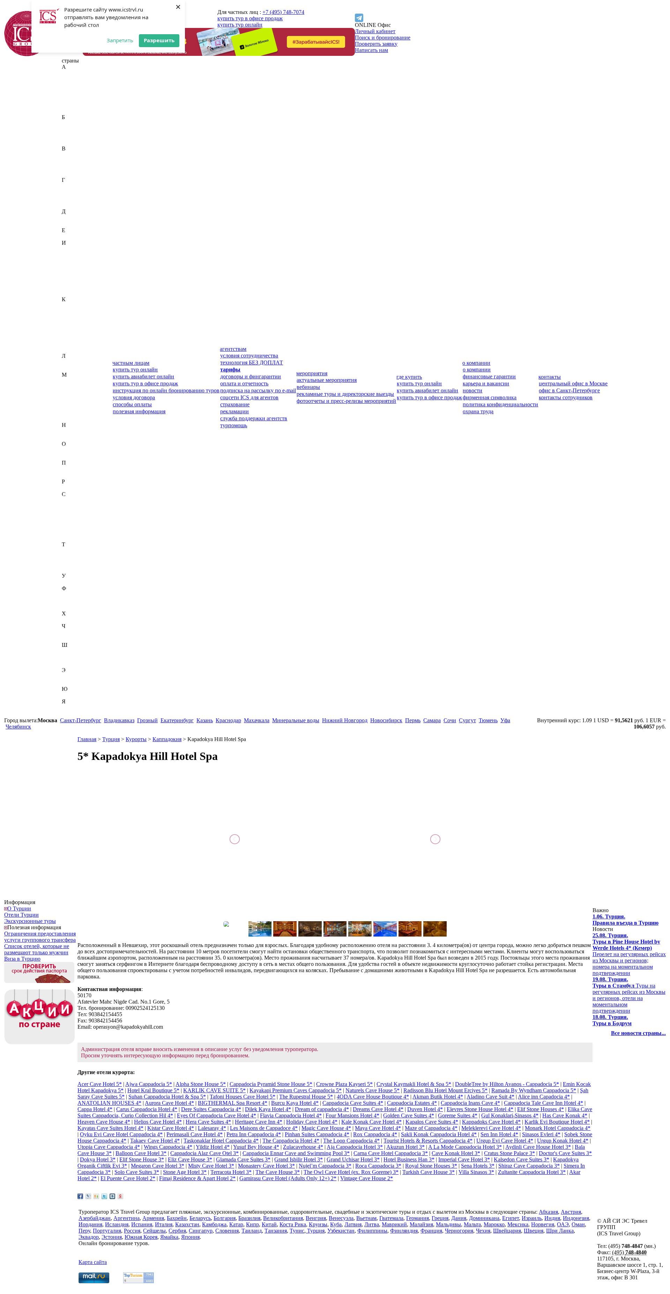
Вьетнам (72, 174)
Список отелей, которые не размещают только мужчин (36, 949)
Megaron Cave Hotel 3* (157, 1166)
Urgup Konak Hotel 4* (562, 1141)
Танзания (73, 557)
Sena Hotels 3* (477, 1166)
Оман (68, 456)
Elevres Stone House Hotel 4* (480, 1109)
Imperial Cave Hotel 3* (464, 1159)
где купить (409, 377)
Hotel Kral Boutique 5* (153, 1090)
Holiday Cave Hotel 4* (311, 1122)
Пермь (412, 720)
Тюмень (488, 720)
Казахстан (74, 306)
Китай (69, 331)
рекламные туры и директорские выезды (345, 394)
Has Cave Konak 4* (564, 1115)
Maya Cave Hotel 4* (378, 1128)
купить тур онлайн (239, 25)
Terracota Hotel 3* (231, 1172)
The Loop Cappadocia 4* (351, 1141)
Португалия (76, 475)
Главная (86, 739)
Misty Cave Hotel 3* (211, 1166)
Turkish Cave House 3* (428, 1172)
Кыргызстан (76, 350)
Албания (72, 92)
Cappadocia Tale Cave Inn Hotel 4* (543, 1103)
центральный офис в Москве (573, 383)
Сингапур (73, 532)
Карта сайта (93, 1262)
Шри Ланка (560, 1231)
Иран (68, 274)
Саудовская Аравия (85, 500)
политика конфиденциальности (500, 404)
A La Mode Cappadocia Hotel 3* (465, 1147)
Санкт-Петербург (80, 720)
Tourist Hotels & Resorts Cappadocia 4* (428, 1141)
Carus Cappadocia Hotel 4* (146, 1109)
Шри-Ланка (76, 664)
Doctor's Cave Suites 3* (565, 1153)
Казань (204, 720)
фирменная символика (489, 397)
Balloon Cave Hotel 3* (141, 1153)
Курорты (136, 739)
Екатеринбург (177, 720)
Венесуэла (74, 167)
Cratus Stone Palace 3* (509, 1153)
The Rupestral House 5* (306, 1097)
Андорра (72, 98)
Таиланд (72, 551)
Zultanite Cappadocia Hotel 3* (532, 1172)
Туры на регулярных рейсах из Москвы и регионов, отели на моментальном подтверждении (629, 995)
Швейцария (76, 651)
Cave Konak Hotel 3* (456, 1153)
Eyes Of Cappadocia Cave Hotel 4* (216, 1115)
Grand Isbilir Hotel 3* (298, 1159)
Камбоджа (74, 312)
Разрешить (159, 40)
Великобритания (82, 155)
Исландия (73, 280)
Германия (73, 192)
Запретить (120, 40)
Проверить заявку (376, 44)
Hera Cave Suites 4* (208, 1122)
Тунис (69, 563)
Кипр (68, 324)
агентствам (233, 349)
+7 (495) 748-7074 (283, 12)
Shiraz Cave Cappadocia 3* (529, 1166)
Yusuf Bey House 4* (256, 1147)
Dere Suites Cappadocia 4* (211, 1109)
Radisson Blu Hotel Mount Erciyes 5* (445, 1090)
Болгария (73, 136)
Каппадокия (166, 739)
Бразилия (73, 142)
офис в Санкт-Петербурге (569, 390)
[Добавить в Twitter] (104, 1196)
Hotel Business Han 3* (409, 1159)
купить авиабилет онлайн (143, 376)
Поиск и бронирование (382, 37)
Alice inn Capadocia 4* (544, 1097)
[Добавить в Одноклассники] (96, 1196)
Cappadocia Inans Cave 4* (470, 1103)
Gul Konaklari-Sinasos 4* (509, 1115)
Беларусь (72, 130)
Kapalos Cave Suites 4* (431, 1122)
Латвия (70, 362)
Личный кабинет (375, 31)
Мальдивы (74, 394)
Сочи (450, 720)
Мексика (72, 412)
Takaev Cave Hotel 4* (155, 1141)
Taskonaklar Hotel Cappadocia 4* (221, 1141)
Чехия (69, 639)
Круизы (318, 1224)
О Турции (19, 908)
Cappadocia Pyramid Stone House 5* (271, 1084)
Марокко (72, 406)
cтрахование (235, 404)
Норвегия (73, 438)
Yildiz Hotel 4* (213, 1147)
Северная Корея (80, 507)
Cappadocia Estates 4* (412, 1103)
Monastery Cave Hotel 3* (266, 1166)
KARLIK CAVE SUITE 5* (214, 1090)
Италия (70, 293)
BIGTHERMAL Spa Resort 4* (232, 1103)
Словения (73, 538)
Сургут (467, 720)
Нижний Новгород (344, 720)
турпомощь (233, 425)
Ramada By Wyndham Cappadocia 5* (533, 1090)
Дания (69, 218)
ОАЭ (68, 450)
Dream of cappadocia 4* (322, 1109)
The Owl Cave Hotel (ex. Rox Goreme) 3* (351, 1172)
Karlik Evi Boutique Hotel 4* (557, 1122)
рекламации (234, 411)
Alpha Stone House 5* (201, 1084)
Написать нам (371, 50)
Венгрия (72, 161)
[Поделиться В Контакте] (112, 1196)
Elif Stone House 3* (141, 1159)
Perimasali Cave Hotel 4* (194, 1134)
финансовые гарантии (489, 376)
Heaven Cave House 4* (103, 1122)
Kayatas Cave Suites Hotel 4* (110, 1128)
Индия (69, 255)
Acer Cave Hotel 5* (99, 1084)
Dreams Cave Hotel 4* (378, 1109)
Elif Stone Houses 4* (540, 1109)
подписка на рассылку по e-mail (258, 390)
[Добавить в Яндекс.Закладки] (120, 1196)
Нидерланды (77, 431)
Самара (432, 720)
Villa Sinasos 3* (476, 1172)
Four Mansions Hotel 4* (352, 1115)
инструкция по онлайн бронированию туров (166, 390)
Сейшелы (73, 519)
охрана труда (478, 411)
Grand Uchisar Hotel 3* (353, 1159)
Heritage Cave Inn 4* (258, 1122)
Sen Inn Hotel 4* (499, 1134)
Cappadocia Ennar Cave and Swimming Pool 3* (296, 1153)
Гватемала (74, 186)
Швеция (71, 657)
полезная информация (139, 411)
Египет (70, 236)
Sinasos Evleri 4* (541, 1134)
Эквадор (72, 676)
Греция (70, 199)
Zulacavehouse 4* (303, 1147)
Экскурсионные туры (30, 921)
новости (472, 390)
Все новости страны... (638, 1033)
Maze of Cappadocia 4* (431, 1128)
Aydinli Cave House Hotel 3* (538, 1147)
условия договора (134, 397)
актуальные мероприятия (327, 380)
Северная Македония (87, 513)
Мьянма (71, 419)
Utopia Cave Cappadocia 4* (108, 1147)
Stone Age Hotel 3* (185, 1172)
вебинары (308, 387)
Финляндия (75, 601)
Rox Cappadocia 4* (375, 1134)
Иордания (73, 268)
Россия (70, 488)
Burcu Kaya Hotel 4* (295, 1103)
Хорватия (73, 620)
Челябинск (18, 727)
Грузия (70, 205)
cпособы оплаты (132, 404)
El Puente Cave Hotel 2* (127, 1178)
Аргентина (75, 105)
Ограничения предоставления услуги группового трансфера (40, 937)
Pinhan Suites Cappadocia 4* (317, 1134)
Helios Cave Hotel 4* (158, 1122)
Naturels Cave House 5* (372, 1090)
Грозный (147, 720)
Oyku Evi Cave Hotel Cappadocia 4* (121, 1134)
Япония (71, 714)
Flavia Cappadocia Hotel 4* (291, 1115)
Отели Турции (21, 915)
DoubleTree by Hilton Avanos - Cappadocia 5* (507, 1084)
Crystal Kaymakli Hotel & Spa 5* (414, 1084)
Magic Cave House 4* (326, 1128)
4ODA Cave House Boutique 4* (373, 1097)
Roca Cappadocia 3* (378, 1166)
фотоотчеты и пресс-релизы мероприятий (346, 401)
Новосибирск (386, 720)
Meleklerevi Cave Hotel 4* (491, 1128)
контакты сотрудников (566, 397)
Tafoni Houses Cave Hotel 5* (242, 1097)
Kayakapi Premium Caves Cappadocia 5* (296, 1090)
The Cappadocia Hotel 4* (290, 1141)
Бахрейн (72, 123)
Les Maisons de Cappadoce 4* (264, 1128)
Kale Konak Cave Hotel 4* (371, 1122)
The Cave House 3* (277, 1172)
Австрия (72, 79)
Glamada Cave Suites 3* (243, 1159)
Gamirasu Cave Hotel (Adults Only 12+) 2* (287, 1178)
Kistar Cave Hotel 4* (170, 1128)
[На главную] (27, 54)
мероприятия (311, 373)
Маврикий (74, 381)
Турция (70, 569)
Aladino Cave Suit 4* (490, 1097)
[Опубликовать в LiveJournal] (88, 1196)
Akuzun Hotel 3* (405, 1147)
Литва (69, 368)
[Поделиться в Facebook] (80, 1196)
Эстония (72, 683)
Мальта (70, 400)
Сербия (70, 525)
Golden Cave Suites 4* (408, 1115)
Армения (72, 111)
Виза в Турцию (22, 959)
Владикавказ (119, 720)
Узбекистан (75, 582)
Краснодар (228, 720)
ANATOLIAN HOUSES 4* (109, 1103)
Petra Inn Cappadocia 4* (253, 1134)
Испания (72, 287)
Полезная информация (34, 927)
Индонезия (75, 262)
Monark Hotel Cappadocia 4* (557, 1128)
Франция (72, 607)
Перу (68, 469)
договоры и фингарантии (250, 376)
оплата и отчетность (244, 383)
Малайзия (73, 387)
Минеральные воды (295, 720)
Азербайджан (78, 86)
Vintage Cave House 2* (366, 1178)
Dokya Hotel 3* (98, 1159)
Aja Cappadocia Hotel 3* (355, 1147)
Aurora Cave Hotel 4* (169, 1103)
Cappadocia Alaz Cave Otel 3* (204, 1153)
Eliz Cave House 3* (190, 1159)
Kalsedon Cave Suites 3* (521, 1159)
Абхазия (71, 73)
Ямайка (71, 708)
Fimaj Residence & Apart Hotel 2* (197, 1178)
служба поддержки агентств (253, 418)
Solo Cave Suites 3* (136, 1172)
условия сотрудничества (249, 355)
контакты (549, 377)
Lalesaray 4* (212, 1128)
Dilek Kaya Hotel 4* (268, 1109)
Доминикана (77, 224)
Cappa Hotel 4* (94, 1109)
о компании (476, 363)
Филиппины (77, 595)
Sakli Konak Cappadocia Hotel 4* (439, 1134)
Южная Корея (78, 695)
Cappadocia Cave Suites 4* (352, 1103)
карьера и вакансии (486, 383)
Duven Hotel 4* (425, 1109)
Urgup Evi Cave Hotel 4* (504, 1141)
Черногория (76, 632)
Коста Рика (75, 337)
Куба (67, 343)
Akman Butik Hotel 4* (437, 1097)
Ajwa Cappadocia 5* (148, 1084)
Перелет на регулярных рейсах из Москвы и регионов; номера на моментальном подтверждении (629, 954)
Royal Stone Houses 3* (431, 1166)
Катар (69, 318)
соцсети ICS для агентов (249, 397)
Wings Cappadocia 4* (168, 1147)
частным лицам (130, 363)
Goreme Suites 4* (457, 1115)
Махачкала (256, 720)
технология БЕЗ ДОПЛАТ (251, 362)
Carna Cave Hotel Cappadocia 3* (390, 1153)
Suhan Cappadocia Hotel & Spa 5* (167, 1097)
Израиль (72, 249)
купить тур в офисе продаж (250, 18)
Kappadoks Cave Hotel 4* (491, 1122)
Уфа (505, 720)
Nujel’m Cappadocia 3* (325, 1166)
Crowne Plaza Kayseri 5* (344, 1084)
